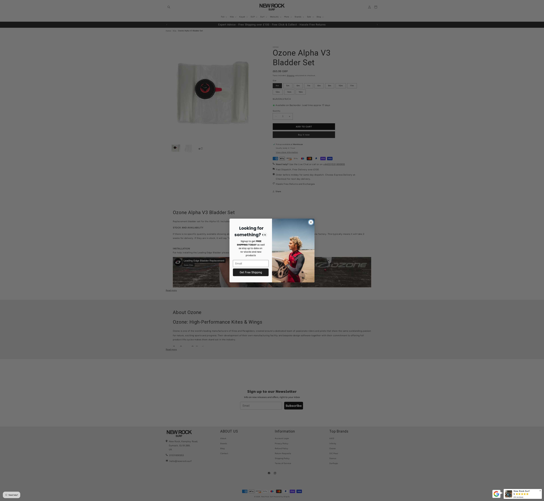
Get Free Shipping (251, 272)
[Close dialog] (310, 222)
